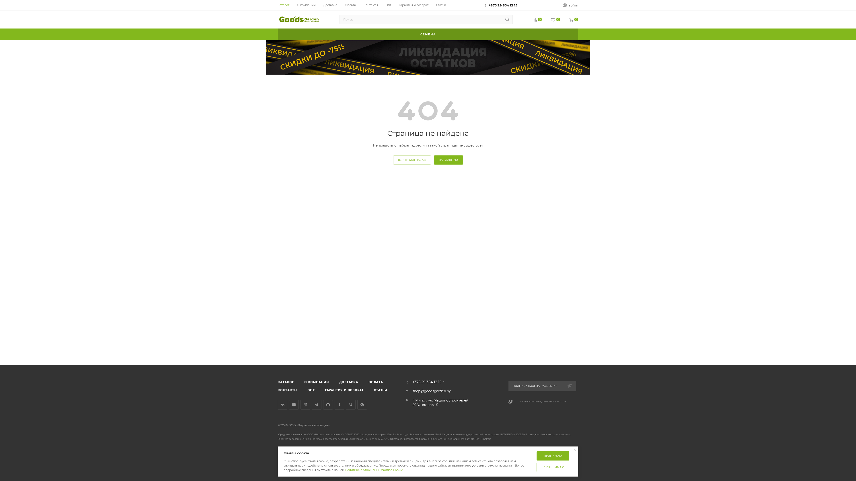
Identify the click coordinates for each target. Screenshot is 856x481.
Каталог (286, 382)
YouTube (328, 405)
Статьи (380, 390)
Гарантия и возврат (344, 390)
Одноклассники (339, 405)
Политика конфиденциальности (541, 401)
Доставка (348, 382)
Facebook (294, 405)
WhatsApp (362, 405)
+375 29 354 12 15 (503, 5)
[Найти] (507, 19)
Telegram (316, 405)
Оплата (375, 382)
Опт (311, 390)
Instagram (305, 405)
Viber (351, 405)
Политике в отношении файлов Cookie (374, 470)
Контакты (287, 390)
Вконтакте (282, 405)
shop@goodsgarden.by (431, 391)
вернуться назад (412, 159)
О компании (316, 382)
